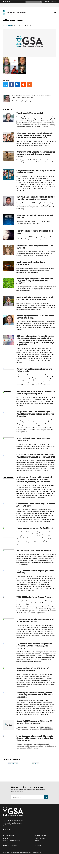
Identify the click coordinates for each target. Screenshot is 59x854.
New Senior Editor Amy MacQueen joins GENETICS (34, 246)
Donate (37, 840)
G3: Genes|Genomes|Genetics (11, 840)
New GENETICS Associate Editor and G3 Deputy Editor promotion (34, 722)
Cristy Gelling (8, 25)
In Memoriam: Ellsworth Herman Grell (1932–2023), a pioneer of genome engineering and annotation (34, 479)
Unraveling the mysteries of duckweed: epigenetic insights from (34, 280)
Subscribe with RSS (40, 843)
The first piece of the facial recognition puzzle (34, 232)
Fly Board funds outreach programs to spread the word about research (34, 645)
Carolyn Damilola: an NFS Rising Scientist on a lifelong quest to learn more (35, 198)
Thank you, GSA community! (29, 113)
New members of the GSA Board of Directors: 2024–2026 (32, 669)
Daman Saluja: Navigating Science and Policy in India (34, 370)
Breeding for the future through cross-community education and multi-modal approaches (34, 694)
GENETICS (5, 838)
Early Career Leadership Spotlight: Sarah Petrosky (35, 571)
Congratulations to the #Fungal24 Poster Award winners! (35, 504)
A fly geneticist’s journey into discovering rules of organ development (35, 392)
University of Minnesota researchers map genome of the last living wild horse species (35, 154)
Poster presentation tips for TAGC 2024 (34, 528)
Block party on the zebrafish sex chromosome (31, 263)
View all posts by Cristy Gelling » (22, 101)
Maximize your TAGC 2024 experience (33, 550)
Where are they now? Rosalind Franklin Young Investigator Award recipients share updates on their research (34, 135)
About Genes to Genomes (10, 845)
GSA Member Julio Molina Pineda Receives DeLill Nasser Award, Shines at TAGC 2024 (35, 455)
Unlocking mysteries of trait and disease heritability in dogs (35, 316)
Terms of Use (34, 852)
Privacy (39, 852)
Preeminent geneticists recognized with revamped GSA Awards (35, 620)
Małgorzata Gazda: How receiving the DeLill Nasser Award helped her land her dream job (35, 413)
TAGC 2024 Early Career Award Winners (34, 597)
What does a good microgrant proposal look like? (34, 216)
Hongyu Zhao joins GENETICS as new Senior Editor (33, 439)
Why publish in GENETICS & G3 (11, 843)
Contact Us (38, 845)
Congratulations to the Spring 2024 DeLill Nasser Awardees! (35, 171)
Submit (46, 797)
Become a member (40, 838)
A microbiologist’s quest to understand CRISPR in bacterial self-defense (34, 298)
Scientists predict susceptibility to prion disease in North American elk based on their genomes (35, 738)
